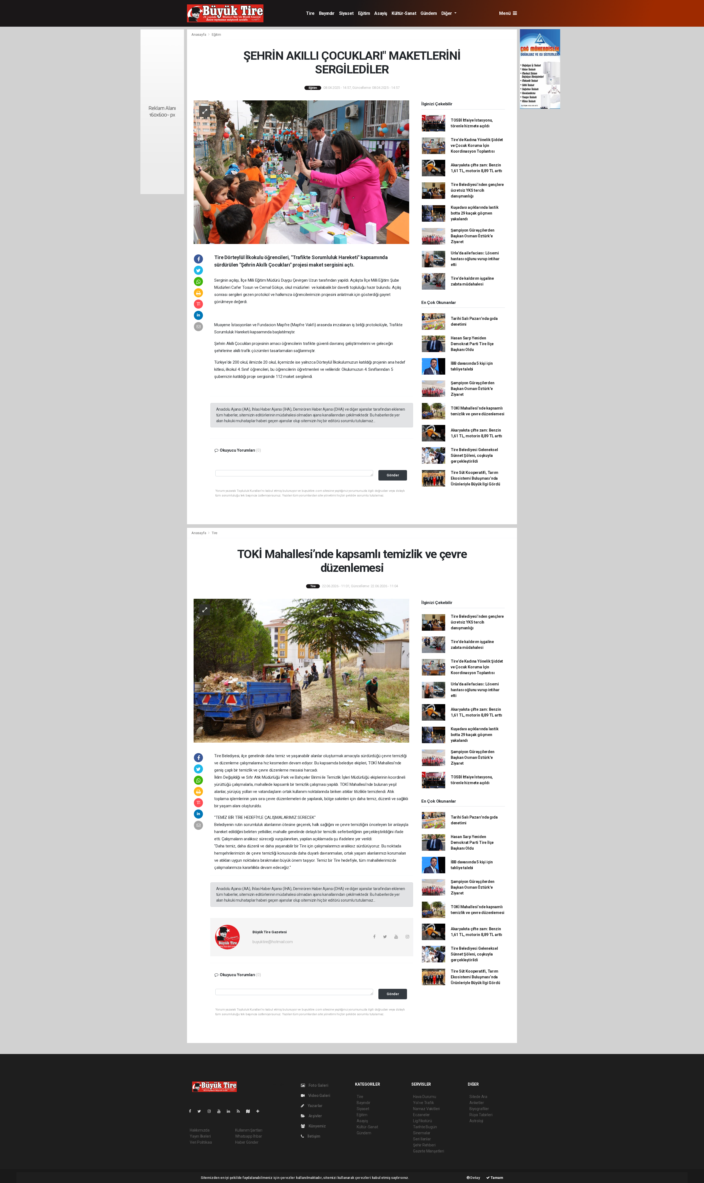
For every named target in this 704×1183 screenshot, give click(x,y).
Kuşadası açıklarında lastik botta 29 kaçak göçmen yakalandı (475, 213)
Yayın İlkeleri (200, 1136)
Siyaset (346, 13)
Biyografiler (479, 1109)
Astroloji (476, 1121)
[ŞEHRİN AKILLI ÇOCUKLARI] (301, 171)
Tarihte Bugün (425, 1127)
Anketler (476, 1102)
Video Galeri (318, 1095)
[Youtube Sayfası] (221, 1111)
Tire (310, 13)
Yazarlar (315, 1106)
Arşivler (315, 1116)
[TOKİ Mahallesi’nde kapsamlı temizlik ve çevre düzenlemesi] (301, 670)
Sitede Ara (478, 1096)
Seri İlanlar (422, 1139)
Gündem (428, 13)
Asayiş (380, 13)
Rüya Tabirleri (480, 1115)
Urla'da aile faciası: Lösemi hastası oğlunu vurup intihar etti (475, 259)
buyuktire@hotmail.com (272, 942)
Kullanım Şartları (248, 1130)
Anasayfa (199, 34)
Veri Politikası (201, 1142)
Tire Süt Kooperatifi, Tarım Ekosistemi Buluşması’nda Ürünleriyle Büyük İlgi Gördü (475, 478)
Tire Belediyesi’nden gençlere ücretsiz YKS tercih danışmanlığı (477, 190)
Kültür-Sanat (404, 13)
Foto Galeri (318, 1085)
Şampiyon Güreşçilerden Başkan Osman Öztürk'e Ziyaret (472, 236)
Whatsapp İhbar (248, 1136)
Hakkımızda (200, 1130)
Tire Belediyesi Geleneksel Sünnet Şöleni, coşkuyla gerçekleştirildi (474, 455)
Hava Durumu (424, 1096)
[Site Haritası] (250, 1111)
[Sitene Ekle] (260, 1111)
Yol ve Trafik (423, 1102)
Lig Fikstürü (422, 1121)
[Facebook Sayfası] (192, 1111)
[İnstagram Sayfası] (211, 1111)
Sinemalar (421, 1133)
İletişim (313, 1136)
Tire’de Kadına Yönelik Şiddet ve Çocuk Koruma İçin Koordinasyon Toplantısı (477, 145)
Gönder (393, 475)
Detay (475, 1178)
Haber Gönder (246, 1142)
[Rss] (240, 1111)
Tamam (496, 1178)
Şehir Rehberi (424, 1145)
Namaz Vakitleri (426, 1109)
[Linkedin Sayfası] (231, 1111)
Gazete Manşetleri (428, 1151)
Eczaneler (421, 1115)
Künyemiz (317, 1126)
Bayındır (327, 13)
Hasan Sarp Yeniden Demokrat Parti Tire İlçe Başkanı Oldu (472, 344)
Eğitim (364, 13)
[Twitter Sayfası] (201, 1111)
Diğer (447, 13)
